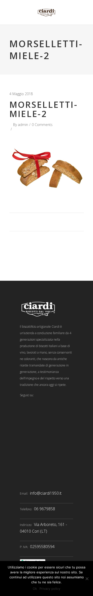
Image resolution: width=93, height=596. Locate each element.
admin (23, 124)
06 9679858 (44, 509)
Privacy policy (49, 589)
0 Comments (42, 124)
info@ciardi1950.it (46, 493)
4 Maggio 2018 (21, 93)
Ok (35, 589)
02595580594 (42, 546)
